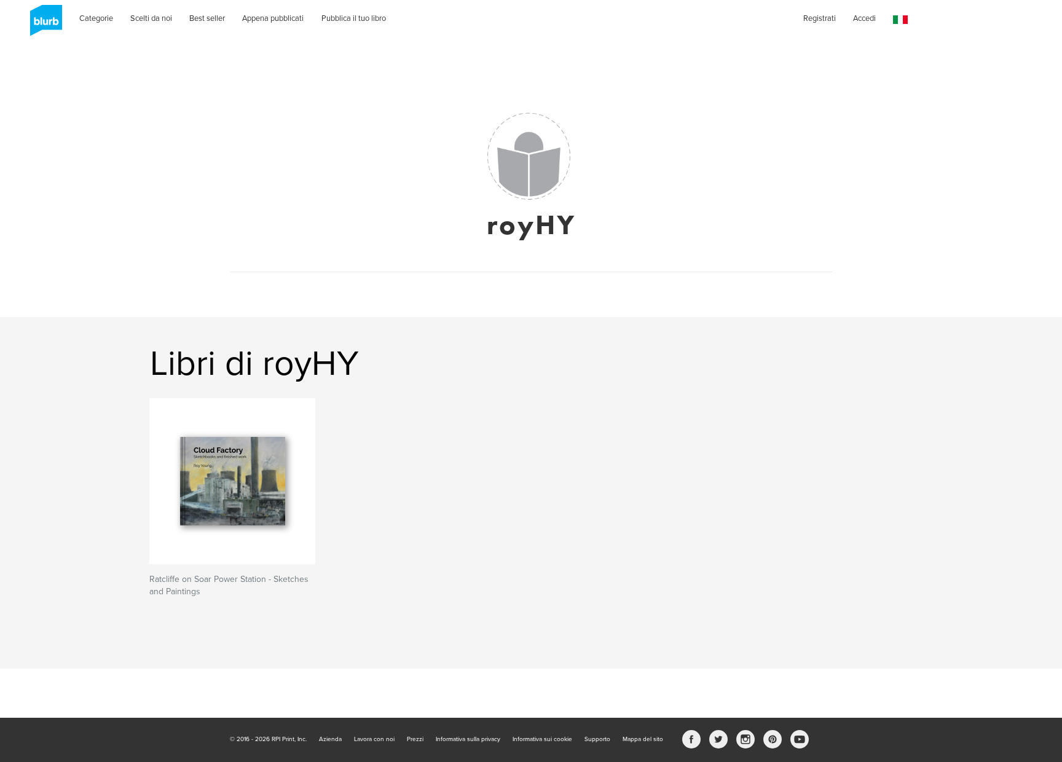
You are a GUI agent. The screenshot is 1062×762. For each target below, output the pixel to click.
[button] (900, 20)
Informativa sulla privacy (468, 739)
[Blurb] (42, 24)
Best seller (207, 18)
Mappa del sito (643, 739)
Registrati (819, 18)
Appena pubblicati (273, 18)
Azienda (330, 739)
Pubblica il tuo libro (353, 18)
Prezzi (415, 739)
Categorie (96, 18)
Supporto (597, 739)
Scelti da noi (151, 18)
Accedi (864, 18)
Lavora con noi (374, 739)
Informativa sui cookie (542, 739)
